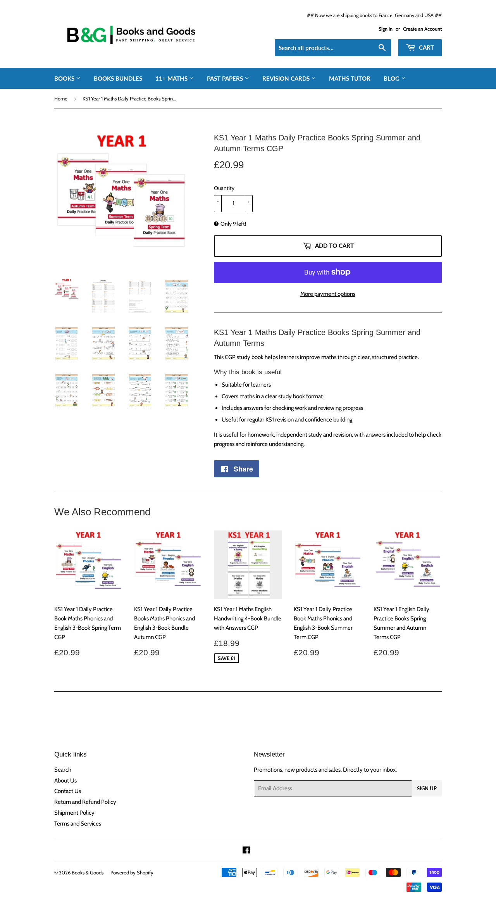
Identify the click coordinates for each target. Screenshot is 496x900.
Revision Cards (286, 78)
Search (62, 769)
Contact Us (67, 791)
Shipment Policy (74, 812)
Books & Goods (87, 872)
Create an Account (422, 29)
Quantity (224, 188)
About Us (65, 780)
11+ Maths (172, 78)
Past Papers (226, 78)
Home (60, 98)
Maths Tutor (349, 78)
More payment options (327, 293)
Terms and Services (77, 823)
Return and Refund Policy (85, 801)
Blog (392, 78)
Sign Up (427, 788)
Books (65, 78)
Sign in (386, 29)
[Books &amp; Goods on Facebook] (246, 851)
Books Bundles (118, 78)
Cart (425, 47)
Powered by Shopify (131, 872)
